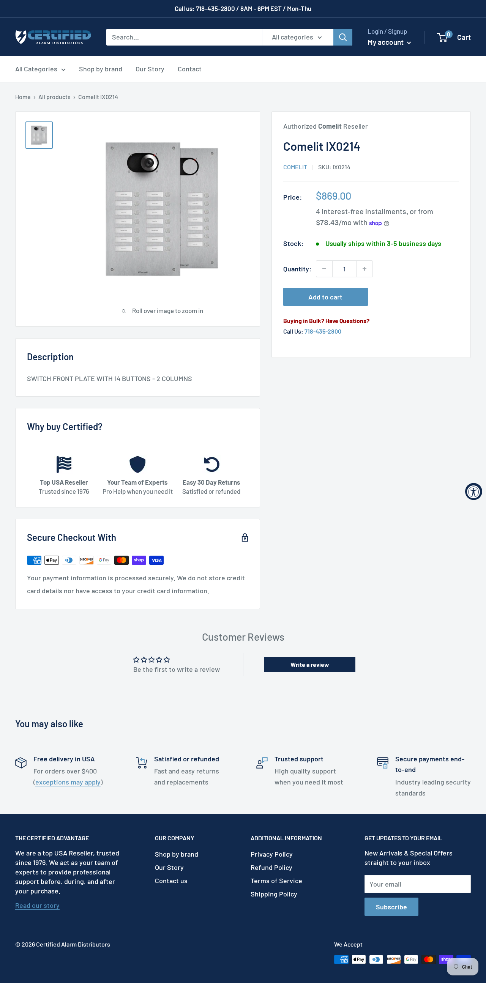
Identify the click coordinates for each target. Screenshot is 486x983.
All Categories (36, 69)
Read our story (37, 905)
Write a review (309, 664)
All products (54, 96)
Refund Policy (271, 867)
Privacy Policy (272, 854)
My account (386, 42)
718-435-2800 (323, 331)
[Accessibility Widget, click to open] (473, 491)
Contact (190, 69)
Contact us (171, 880)
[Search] (342, 36)
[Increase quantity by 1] (364, 269)
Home (23, 96)
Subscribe (391, 907)
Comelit (295, 166)
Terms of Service (276, 880)
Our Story (150, 69)
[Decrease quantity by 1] (324, 269)
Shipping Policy (274, 894)
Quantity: (297, 269)
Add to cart (325, 297)
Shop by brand (100, 69)
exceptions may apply (68, 782)
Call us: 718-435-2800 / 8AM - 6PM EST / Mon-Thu (243, 8)
